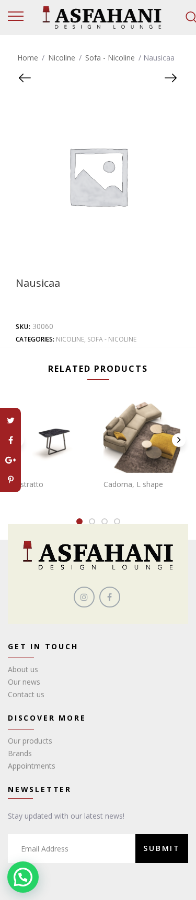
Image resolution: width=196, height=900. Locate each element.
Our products (30, 741)
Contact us (26, 694)
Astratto (29, 484)
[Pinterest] (10, 480)
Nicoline (61, 58)
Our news (24, 682)
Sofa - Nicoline (110, 58)
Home (27, 58)
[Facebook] (10, 440)
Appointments (31, 766)
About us (23, 669)
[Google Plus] (10, 460)
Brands (20, 753)
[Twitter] (10, 420)
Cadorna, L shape (133, 484)
